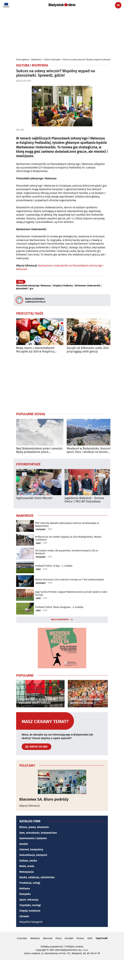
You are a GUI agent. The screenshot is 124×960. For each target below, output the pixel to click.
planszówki (22, 288)
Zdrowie (24, 916)
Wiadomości (36, 59)
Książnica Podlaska (63, 286)
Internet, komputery (31, 849)
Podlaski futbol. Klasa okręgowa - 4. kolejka (59, 607)
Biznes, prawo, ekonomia (34, 827)
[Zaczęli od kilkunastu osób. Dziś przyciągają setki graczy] (90, 331)
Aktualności (40, 529)
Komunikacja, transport (33, 855)
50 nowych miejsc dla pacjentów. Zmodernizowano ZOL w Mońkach (66, 552)
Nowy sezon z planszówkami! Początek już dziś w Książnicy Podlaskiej (35, 349)
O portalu (22, 938)
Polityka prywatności (52, 946)
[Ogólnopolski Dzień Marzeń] (38, 482)
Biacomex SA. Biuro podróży (43, 799)
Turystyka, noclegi (30, 905)
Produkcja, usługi (29, 882)
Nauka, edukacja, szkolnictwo (37, 877)
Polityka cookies (74, 946)
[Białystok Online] (62, 5)
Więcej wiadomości (60, 619)
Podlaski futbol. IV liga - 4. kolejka (53, 565)
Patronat (47, 938)
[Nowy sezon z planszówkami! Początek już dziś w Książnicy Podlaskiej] (39, 331)
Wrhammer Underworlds (87, 286)
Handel (23, 843)
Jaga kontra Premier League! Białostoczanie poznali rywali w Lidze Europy (71, 593)
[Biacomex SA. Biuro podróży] (62, 782)
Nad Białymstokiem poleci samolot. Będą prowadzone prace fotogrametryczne (39, 450)
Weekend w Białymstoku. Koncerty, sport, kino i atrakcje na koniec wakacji (90, 450)
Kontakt (69, 938)
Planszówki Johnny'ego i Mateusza (33, 286)
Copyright (41, 950)
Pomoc (80, 938)
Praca (59, 938)
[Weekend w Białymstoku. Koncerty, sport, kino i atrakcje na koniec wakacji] (90, 432)
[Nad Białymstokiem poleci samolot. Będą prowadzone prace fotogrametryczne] (39, 432)
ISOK (89, 938)
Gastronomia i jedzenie (33, 838)
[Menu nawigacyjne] (118, 5)
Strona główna (22, 59)
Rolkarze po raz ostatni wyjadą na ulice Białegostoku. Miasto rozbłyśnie (68, 538)
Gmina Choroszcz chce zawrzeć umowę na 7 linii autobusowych (69, 579)
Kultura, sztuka (28, 860)
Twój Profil (101, 938)
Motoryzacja (26, 871)
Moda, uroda (26, 866)
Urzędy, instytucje (29, 910)
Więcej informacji (29, 805)
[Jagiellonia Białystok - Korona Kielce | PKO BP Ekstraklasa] (87, 482)
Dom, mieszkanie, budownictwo (38, 832)
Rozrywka (25, 894)
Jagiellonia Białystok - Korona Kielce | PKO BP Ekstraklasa (84, 499)
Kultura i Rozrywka (52, 59)
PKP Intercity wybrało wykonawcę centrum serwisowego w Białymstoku (67, 524)
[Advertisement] (62, 382)
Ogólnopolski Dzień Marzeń (34, 498)
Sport (38, 543)
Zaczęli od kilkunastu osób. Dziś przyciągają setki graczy (88, 349)
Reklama (24, 888)
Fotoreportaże (28, 464)
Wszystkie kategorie (30, 921)
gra (31, 288)
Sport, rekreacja (28, 899)
